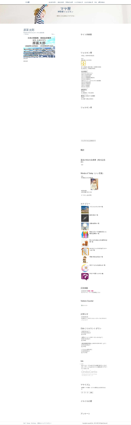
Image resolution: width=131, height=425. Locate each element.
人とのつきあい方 (88, 2)
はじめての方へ (52, 2)
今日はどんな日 (69, 2)
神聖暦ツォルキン (65, 12)
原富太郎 (42, 32)
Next (53, 34)
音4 (91, 60)
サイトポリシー (48, 423)
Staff (24, 423)
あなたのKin (61, 2)
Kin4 (82, 58)
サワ (82, 364)
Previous (26, 34)
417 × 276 (36, 32)
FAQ (95, 2)
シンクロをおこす (78, 2)
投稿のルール (40, 423)
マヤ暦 (27, 2)
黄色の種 (83, 60)
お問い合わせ (101, 2)
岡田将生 (88, 83)
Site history (33, 423)
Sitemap (28, 423)
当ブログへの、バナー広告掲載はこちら (90, 292)
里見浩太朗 (89, 74)
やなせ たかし (89, 73)
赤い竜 (88, 60)
